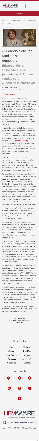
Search (29, 6)
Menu (35, 6)
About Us (27, 347)
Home (12, 347)
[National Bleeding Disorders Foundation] (19, 414)
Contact (27, 363)
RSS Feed (19, 400)
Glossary (12, 351)
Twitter (9, 380)
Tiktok (30, 390)
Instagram (19, 380)
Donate (27, 355)
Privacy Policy (27, 359)
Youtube (9, 390)
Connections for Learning (19, 141)
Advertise (12, 359)
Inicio (4, 20)
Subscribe (19, 13)
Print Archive (11, 355)
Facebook (30, 380)
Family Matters (10, 94)
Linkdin (19, 390)
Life (9, 20)
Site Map (27, 351)
